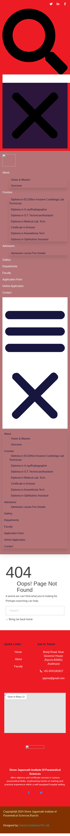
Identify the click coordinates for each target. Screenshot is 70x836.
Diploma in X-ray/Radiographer (29, 209)
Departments (9, 266)
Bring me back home (20, 619)
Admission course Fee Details (28, 253)
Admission (8, 246)
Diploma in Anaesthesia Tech (28, 233)
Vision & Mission (20, 179)
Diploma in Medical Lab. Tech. (28, 221)
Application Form (12, 279)
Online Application (13, 286)
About (5, 172)
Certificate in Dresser (23, 227)
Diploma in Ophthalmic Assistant (29, 239)
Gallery (6, 259)
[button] (35, 41)
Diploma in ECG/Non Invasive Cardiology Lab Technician (36, 201)
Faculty (6, 272)
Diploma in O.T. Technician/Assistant (32, 215)
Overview (16, 185)
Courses (7, 192)
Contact (6, 292)
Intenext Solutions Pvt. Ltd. (34, 825)
